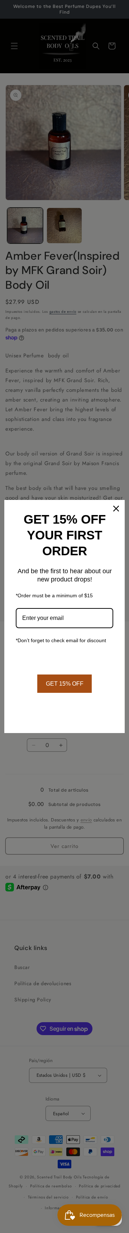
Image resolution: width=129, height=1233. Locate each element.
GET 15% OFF (64, 684)
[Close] (116, 508)
